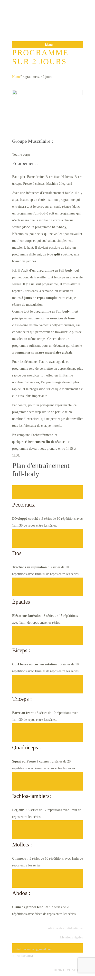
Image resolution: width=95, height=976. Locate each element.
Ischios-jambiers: (31, 796)
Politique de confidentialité (65, 928)
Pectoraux (23, 505)
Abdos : (21, 893)
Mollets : (22, 845)
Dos (16, 553)
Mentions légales (71, 937)
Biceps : (21, 650)
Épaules (21, 602)
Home (16, 77)
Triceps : (22, 699)
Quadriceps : (26, 747)
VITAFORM (25, 956)
